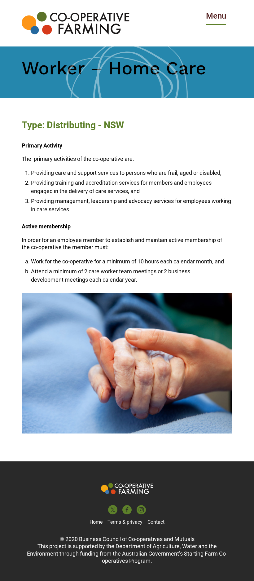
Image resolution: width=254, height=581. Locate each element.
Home (96, 522)
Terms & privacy (124, 522)
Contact (155, 522)
